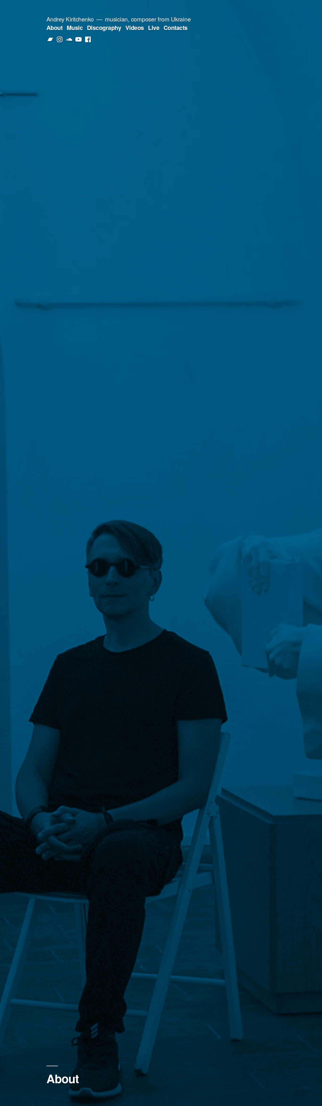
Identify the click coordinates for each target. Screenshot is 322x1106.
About (54, 27)
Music (75, 27)
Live (153, 27)
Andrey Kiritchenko (70, 19)
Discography (104, 27)
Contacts (176, 27)
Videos (134, 27)
